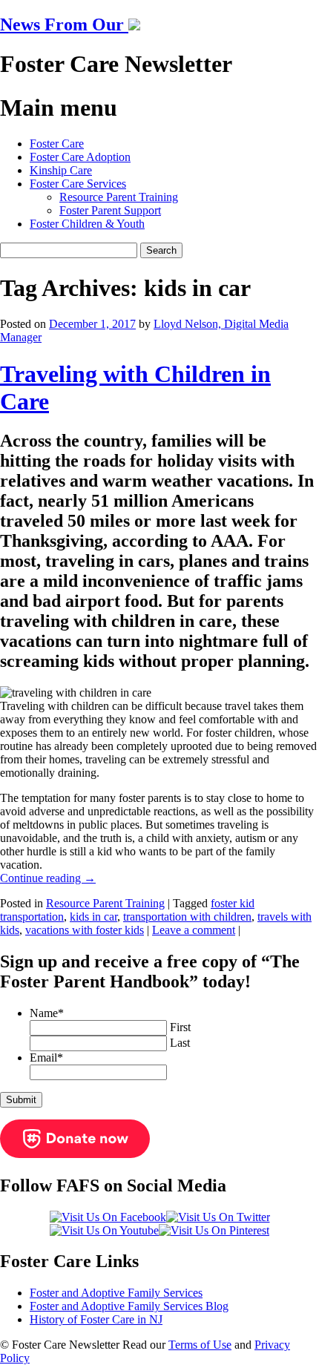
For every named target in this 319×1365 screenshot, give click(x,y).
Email (46, 1057)
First (180, 1027)
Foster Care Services (78, 183)
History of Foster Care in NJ (96, 1319)
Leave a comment (193, 930)
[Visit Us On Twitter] (218, 1217)
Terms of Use (199, 1344)
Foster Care (57, 143)
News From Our (64, 24)
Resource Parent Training (118, 197)
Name (47, 1013)
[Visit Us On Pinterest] (214, 1230)
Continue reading (48, 878)
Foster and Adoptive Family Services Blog (129, 1306)
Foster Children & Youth (87, 223)
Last (180, 1042)
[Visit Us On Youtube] (104, 1230)
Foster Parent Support (110, 210)
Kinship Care (61, 170)
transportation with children (187, 916)
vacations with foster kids (84, 930)
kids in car (93, 916)
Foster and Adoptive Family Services (116, 1292)
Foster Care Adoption (80, 157)
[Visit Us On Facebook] (108, 1217)
